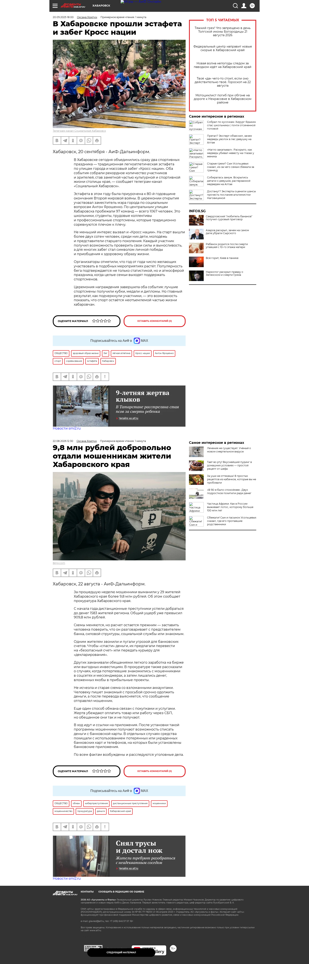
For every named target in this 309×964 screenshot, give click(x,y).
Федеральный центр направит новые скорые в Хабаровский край (222, 48)
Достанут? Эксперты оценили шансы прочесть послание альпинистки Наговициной (231, 195)
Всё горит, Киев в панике (222, 258)
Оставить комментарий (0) (154, 321)
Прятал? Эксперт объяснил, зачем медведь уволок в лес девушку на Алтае (229, 139)
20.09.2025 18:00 (63, 17)
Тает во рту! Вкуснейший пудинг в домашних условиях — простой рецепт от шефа (229, 465)
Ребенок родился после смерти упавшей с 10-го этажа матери (227, 246)
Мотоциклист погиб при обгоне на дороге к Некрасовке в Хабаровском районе (222, 99)
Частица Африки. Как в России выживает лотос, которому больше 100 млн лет (230, 507)
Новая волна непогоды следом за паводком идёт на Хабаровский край (222, 65)
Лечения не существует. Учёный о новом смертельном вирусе (229, 450)
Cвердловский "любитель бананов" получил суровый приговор (229, 218)
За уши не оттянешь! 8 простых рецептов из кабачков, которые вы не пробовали (231, 479)
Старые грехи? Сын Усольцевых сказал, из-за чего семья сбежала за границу (230, 167)
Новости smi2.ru (67, 428)
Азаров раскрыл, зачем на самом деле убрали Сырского (227, 232)
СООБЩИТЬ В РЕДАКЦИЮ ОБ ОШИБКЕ (121, 891)
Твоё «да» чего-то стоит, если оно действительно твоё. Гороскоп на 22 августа (223, 82)
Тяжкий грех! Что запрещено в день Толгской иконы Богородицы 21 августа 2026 (223, 31)
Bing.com (59, 563)
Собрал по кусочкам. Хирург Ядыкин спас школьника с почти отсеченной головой (231, 125)
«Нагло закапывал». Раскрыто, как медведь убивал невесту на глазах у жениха (230, 153)
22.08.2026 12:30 (63, 441)
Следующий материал (121, 952)
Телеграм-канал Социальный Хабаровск (79, 130)
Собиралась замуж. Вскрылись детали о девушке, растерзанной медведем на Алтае (228, 181)
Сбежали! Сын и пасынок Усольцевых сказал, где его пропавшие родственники (231, 521)
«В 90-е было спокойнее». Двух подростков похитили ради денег (229, 491)
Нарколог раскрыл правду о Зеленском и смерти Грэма (224, 273)
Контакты (87, 891)
